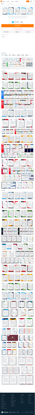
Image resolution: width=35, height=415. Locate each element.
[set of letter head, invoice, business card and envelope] (27, 178)
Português (29, 399)
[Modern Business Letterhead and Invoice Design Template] (4, 155)
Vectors (4, 1)
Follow (21, 22)
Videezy (2, 399)
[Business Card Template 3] (12, 338)
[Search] (30, 3)
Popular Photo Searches (13, 403)
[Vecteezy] (1, 1)
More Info (3, 36)
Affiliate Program (13, 400)
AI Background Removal (3, 406)
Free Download (17, 26)
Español (29, 398)
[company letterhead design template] (23, 313)
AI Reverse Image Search (3, 404)
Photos (8, 1)
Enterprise (2, 400)
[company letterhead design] (4, 253)
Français (29, 401)
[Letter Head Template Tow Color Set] (12, 155)
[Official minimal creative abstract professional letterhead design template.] (5, 304)
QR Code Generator (2, 408)
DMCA (12, 398)
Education (2, 401)
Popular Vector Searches (13, 401)
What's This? (7, 34)
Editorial (16, 1)
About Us (21, 399)
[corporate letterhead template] (31, 313)
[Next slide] (31, 55)
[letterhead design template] (11, 253)
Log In (31, 1)
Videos (12, 1)
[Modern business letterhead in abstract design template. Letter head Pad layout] (10, 260)
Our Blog (21, 400)
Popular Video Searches (13, 405)
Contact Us (21, 398)
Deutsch (29, 400)
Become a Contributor (22, 402)
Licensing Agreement (12, 397)
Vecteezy (2, 398)
